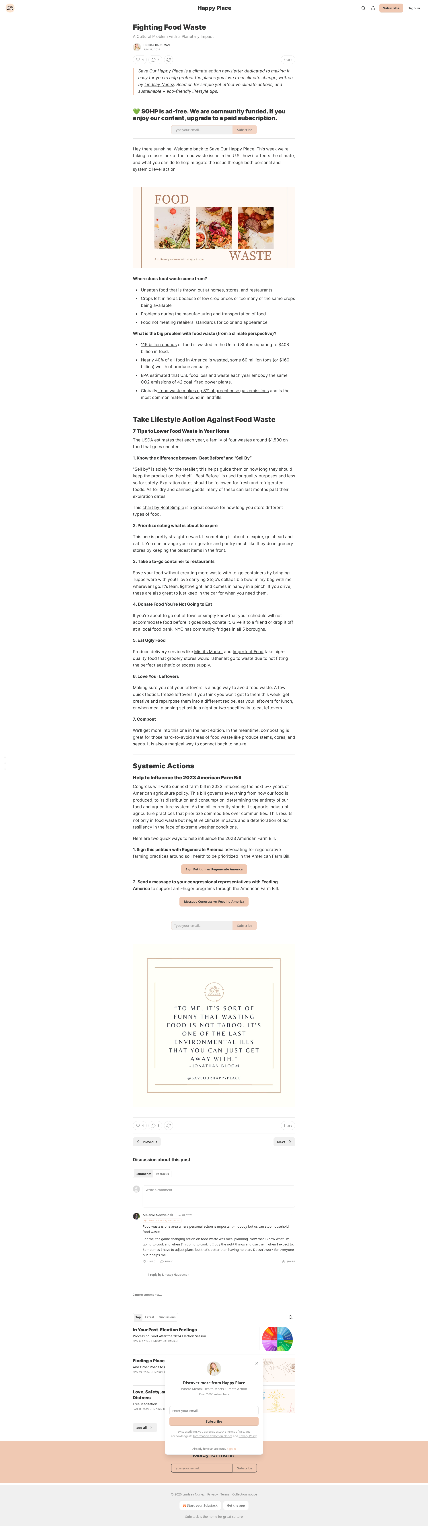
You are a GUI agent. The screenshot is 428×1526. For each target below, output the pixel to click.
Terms (225, 1494)
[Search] (363, 8)
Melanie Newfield (156, 1215)
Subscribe (391, 8)
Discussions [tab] (167, 1317)
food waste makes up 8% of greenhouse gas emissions (213, 390)
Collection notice (244, 1494)
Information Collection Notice (212, 1436)
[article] (214, 1339)
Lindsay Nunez (159, 84)
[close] (256, 1363)
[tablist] (152, 1173)
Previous (150, 1142)
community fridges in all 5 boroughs (229, 629)
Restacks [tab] (162, 1174)
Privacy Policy (248, 1436)
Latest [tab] (149, 1317)
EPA (145, 375)
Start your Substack (202, 1505)
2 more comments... (147, 1295)
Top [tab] (138, 1317)
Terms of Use (235, 1432)
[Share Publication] (373, 8)
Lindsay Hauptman (157, 45)
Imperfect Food (248, 651)
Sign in (414, 8)
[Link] (126, 419)
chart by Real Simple (163, 507)
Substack (192, 1516)
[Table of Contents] (5, 763)
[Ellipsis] (292, 1214)
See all (141, 1427)
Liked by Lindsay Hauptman (164, 1220)
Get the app (236, 1505)
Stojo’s (213, 579)
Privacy (212, 1494)
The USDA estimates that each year (168, 440)
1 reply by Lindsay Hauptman (168, 1275)
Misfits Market (208, 651)
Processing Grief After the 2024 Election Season (169, 1336)
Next (281, 1142)
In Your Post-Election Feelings (165, 1329)
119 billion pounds (159, 344)
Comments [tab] (143, 1174)
